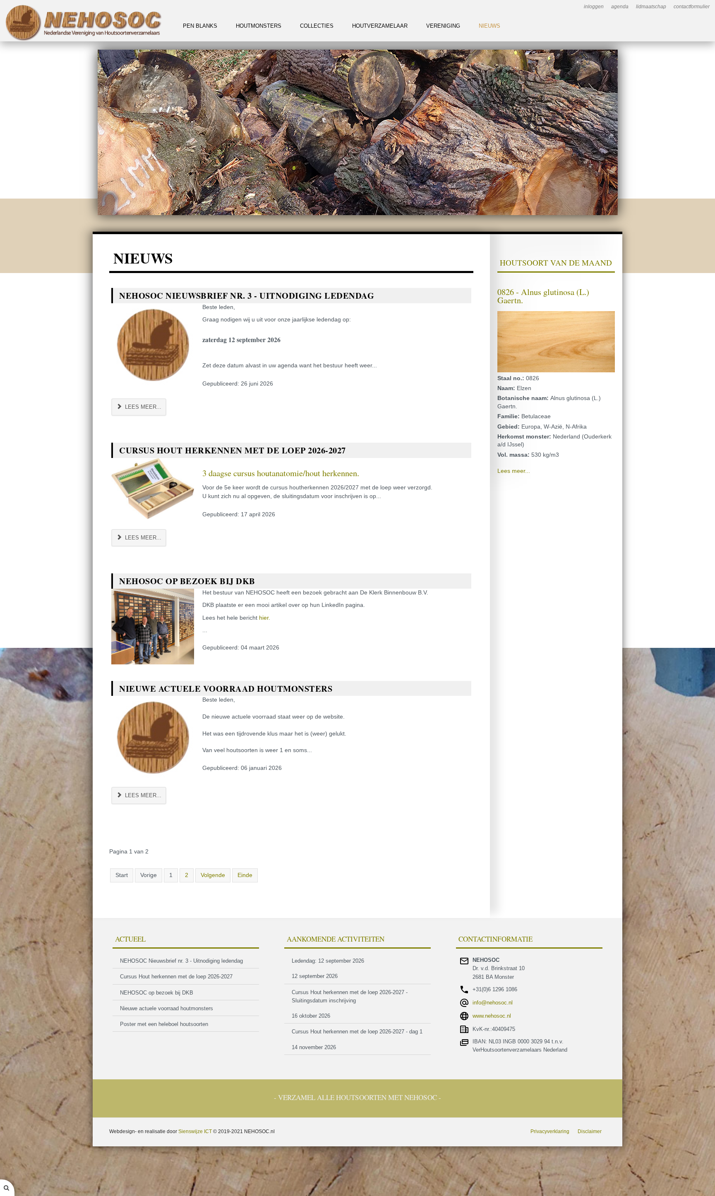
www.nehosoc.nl (492, 1016)
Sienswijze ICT (195, 1131)
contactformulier (692, 7)
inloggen (594, 7)
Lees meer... (142, 407)
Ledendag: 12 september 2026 (328, 961)
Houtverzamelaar (380, 26)
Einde (245, 875)
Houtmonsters (258, 26)
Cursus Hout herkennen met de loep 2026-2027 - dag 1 (357, 1031)
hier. (264, 618)
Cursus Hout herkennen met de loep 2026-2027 (232, 450)
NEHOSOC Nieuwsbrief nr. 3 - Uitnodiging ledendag (246, 295)
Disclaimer (590, 1131)
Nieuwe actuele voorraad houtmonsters (225, 688)
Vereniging (443, 26)
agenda (620, 7)
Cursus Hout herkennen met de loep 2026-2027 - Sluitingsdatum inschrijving (350, 996)
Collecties (317, 26)
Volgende (213, 875)
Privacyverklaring (549, 1131)
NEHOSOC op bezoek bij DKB (187, 581)
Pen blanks (200, 26)
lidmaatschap (651, 7)
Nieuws (489, 26)
